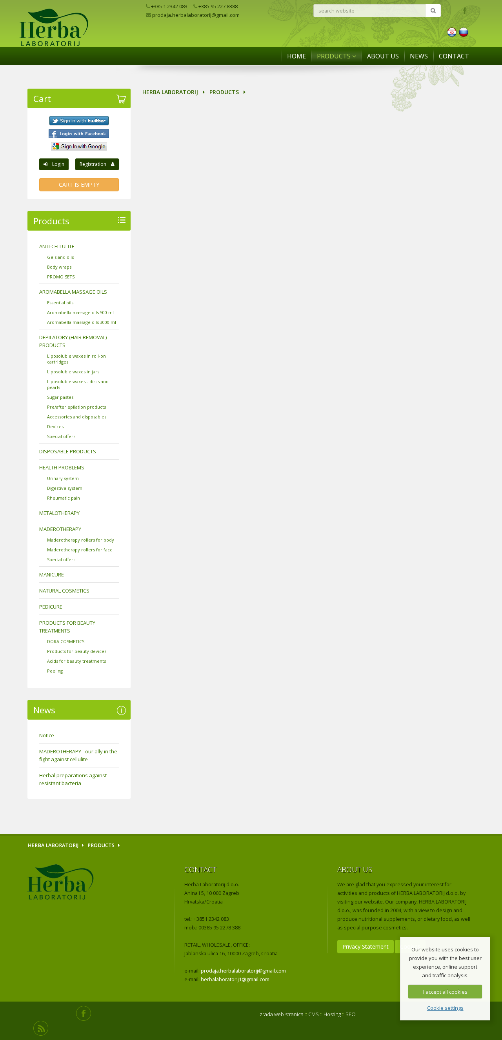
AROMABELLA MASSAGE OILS (73, 291)
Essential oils (60, 302)
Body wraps (59, 267)
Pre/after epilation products (76, 407)
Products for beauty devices (76, 651)
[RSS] (40, 1028)
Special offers (61, 436)
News (419, 56)
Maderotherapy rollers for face (80, 550)
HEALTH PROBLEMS (61, 467)
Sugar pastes (60, 397)
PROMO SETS (61, 277)
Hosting (332, 1014)
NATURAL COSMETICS (64, 590)
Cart (42, 98)
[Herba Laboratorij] (83, 43)
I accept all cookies (445, 991)
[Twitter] (79, 120)
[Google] (79, 146)
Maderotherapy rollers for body (80, 540)
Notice (46, 735)
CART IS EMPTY (79, 184)
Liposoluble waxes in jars (73, 372)
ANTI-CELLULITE (57, 246)
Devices (55, 426)
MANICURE (51, 574)
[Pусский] (463, 31)
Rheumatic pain (63, 498)
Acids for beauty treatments (76, 661)
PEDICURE (50, 606)
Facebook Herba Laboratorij (464, 10)
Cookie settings (445, 1007)
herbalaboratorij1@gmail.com (235, 979)
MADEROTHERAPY (60, 529)
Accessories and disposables (76, 417)
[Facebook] (79, 133)
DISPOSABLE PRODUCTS (67, 451)
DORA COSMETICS (65, 641)
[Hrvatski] (452, 31)
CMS (313, 1014)
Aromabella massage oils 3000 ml (81, 322)
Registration (95, 164)
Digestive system (64, 488)
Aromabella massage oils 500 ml (80, 312)
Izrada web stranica (281, 1014)
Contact (454, 56)
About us (383, 56)
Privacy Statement (365, 946)
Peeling (55, 671)
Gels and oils (60, 257)
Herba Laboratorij (170, 92)
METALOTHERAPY (59, 512)
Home (296, 56)
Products (334, 56)
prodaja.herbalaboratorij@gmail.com (195, 14)
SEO (351, 1014)
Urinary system (63, 478)
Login (55, 164)
